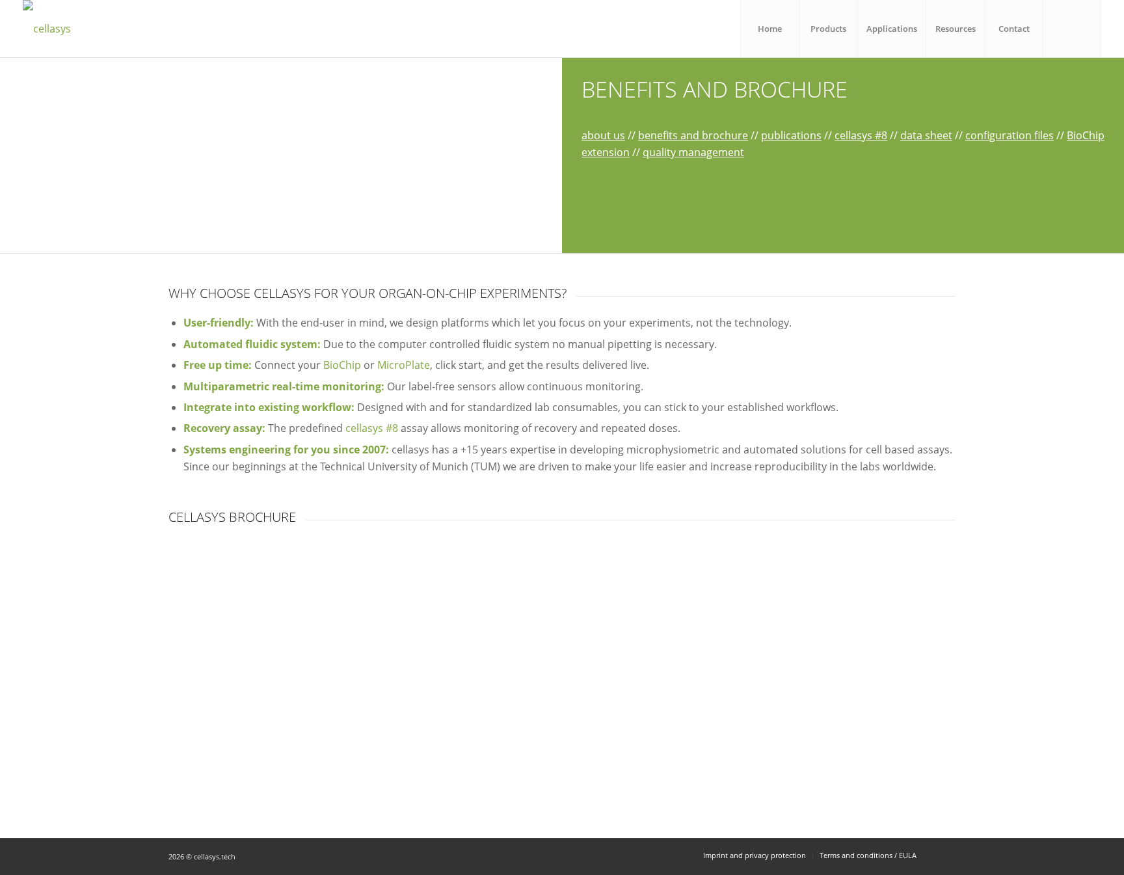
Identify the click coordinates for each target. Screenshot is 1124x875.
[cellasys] (47, 28)
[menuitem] (769, 28)
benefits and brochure (693, 135)
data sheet (926, 135)
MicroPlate (403, 365)
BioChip (342, 365)
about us (603, 135)
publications (791, 135)
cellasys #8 (861, 135)
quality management (693, 152)
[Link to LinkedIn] (946, 855)
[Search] (1072, 28)
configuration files (1009, 135)
